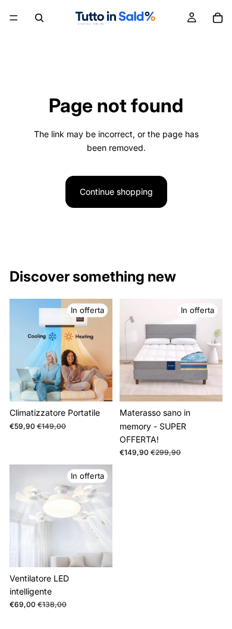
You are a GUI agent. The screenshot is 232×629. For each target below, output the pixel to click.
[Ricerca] (39, 18)
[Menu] (13, 17)
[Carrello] (218, 18)
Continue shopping (116, 192)
